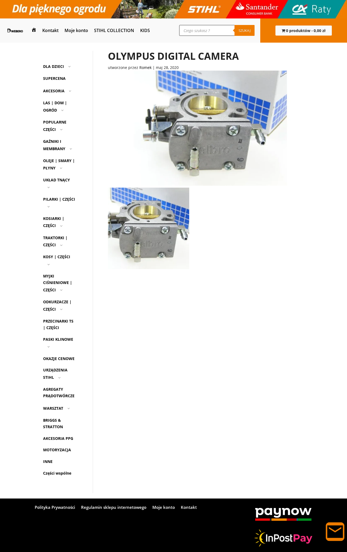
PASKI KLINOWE (58, 339)
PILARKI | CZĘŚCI (59, 199)
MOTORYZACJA (57, 449)
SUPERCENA (54, 78)
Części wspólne (57, 473)
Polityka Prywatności (55, 507)
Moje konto (76, 30)
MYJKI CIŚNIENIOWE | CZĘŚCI (57, 282)
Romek (145, 67)
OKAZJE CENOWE (59, 358)
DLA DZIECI (53, 66)
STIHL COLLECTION (114, 30)
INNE (48, 461)
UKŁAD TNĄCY (56, 179)
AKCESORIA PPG (58, 438)
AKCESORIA (54, 90)
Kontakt (50, 30)
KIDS (145, 30)
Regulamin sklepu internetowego (113, 507)
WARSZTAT (53, 408)
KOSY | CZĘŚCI (56, 256)
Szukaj (244, 30)
